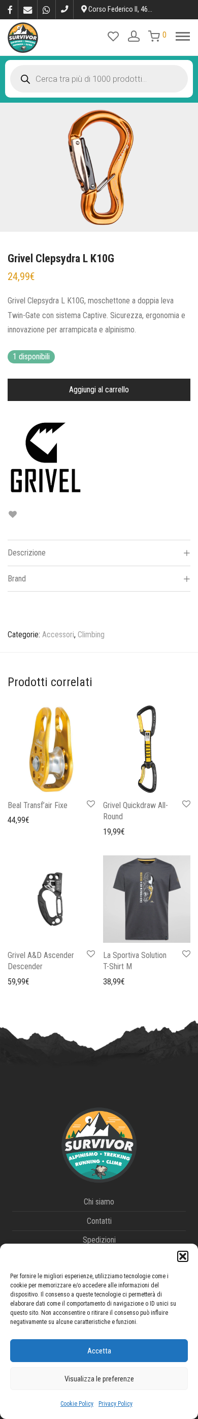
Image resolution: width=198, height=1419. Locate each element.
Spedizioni (99, 1240)
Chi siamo (99, 1202)
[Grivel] (46, 457)
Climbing (91, 634)
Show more (21, 819)
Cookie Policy (76, 1403)
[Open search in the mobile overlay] (99, 79)
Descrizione (27, 553)
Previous (10, 167)
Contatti (99, 1221)
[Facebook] (10, 9)
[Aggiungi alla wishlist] (12, 514)
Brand (17, 578)
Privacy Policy (115, 1403)
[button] (183, 1256)
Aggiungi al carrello (99, 389)
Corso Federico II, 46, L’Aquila (130, 9)
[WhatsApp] (46, 9)
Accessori (58, 634)
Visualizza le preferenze (99, 1378)
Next (188, 167)
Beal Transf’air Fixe (38, 805)
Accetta (99, 1350)
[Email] (27, 9)
